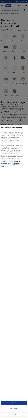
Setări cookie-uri (14, 408)
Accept (14, 403)
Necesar (14, 414)
